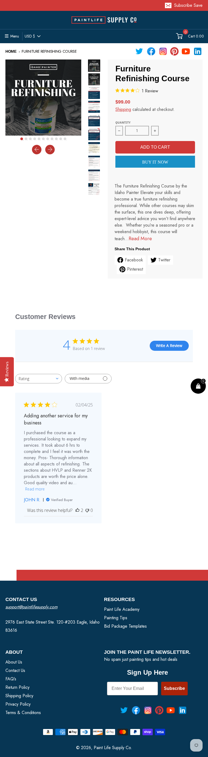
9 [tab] (57, 140)
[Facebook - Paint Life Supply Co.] (151, 51)
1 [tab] (23, 140)
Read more (35, 489)
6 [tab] (44, 140)
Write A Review (169, 345)
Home (11, 51)
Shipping (123, 109)
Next (104, 128)
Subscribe (174, 688)
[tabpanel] (43, 98)
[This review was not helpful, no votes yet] (87, 510)
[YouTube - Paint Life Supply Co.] (186, 51)
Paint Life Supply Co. (113, 748)
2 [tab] (27, 140)
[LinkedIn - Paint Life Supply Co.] (198, 51)
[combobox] (38, 378)
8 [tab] (53, 140)
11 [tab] (66, 140)
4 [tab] (36, 140)
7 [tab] (49, 140)
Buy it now (155, 162)
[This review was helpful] (77, 510)
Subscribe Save (188, 5)
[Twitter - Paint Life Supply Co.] (139, 51)
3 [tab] (31, 140)
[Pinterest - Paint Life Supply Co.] (174, 51)
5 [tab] (40, 140)
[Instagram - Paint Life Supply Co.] (163, 51)
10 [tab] (62, 140)
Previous (84, 128)
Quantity (123, 122)
